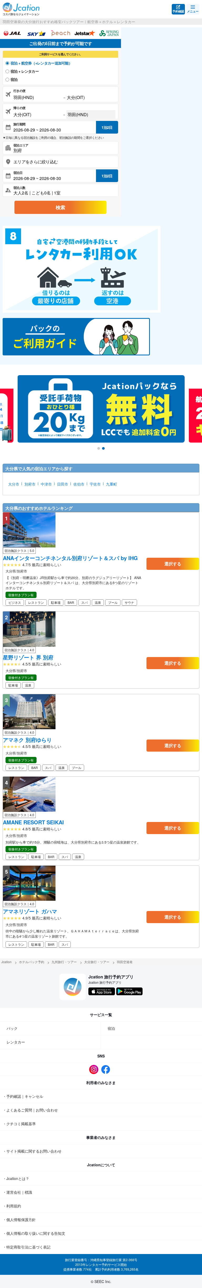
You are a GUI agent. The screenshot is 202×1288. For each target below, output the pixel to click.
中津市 (46, 484)
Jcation (6, 961)
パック (12, 1028)
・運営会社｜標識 (17, 1192)
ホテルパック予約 (31, 961)
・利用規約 (12, 1205)
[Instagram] (95, 1069)
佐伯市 (78, 484)
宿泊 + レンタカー (25, 71)
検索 (60, 207)
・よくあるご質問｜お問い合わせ (30, 1110)
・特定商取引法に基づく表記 (26, 1247)
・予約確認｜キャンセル (23, 1096)
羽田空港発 (125, 961)
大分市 (13, 484)
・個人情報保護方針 (19, 1219)
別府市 (30, 484)
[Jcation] (21, 9)
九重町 (111, 484)
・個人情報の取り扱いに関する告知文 (34, 1233)
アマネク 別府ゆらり (27, 740)
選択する (172, 564)
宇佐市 (95, 484)
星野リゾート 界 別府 (28, 657)
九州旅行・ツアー (64, 961)
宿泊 (14, 79)
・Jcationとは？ (16, 1178)
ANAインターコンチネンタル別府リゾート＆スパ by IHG (70, 558)
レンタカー (16, 1042)
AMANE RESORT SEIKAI (33, 822)
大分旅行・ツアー (96, 961)
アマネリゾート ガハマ (30, 911)
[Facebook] (107, 1069)
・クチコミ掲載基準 (19, 1123)
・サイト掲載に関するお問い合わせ (32, 1151)
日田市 (62, 484)
